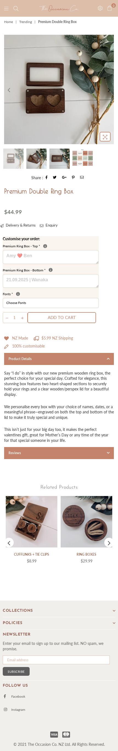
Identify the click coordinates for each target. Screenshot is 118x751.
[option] (59, 89)
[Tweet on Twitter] (55, 177)
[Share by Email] (82, 177)
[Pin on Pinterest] (73, 177)
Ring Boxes (86, 554)
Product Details (20, 359)
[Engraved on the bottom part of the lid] (51, 270)
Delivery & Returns (20, 225)
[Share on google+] (64, 177)
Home (8, 22)
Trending (25, 22)
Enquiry (51, 225)
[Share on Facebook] (46, 177)
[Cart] (16, 8)
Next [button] (109, 89)
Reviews (15, 453)
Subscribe (16, 671)
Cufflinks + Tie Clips (31, 554)
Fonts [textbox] (51, 294)
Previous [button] (9, 89)
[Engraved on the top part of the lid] (45, 246)
